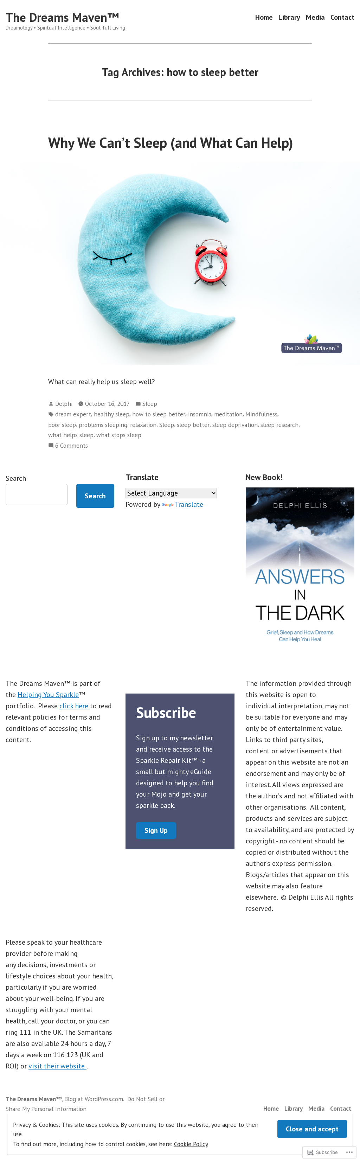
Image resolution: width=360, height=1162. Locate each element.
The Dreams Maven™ (62, 17)
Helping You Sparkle (48, 694)
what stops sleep (118, 435)
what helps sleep (71, 435)
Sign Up (156, 830)
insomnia (199, 414)
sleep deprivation (235, 425)
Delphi (63, 404)
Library (289, 17)
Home (264, 17)
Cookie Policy (191, 1144)
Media (315, 17)
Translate (189, 504)
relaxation (143, 425)
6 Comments (71, 446)
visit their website (57, 1066)
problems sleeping (103, 425)
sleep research (279, 425)
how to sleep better (158, 414)
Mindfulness (261, 414)
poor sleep (62, 425)
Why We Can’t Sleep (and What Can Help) (170, 142)
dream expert (73, 414)
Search (16, 478)
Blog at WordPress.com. (94, 1099)
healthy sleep (111, 414)
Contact (342, 17)
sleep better (193, 425)
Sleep (149, 404)
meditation (228, 414)
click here (74, 705)
